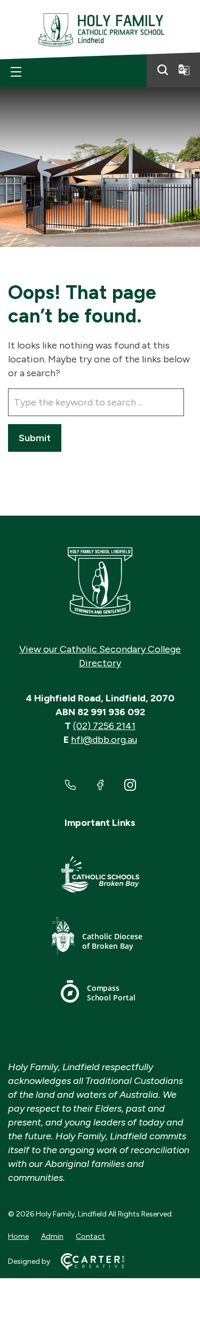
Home (18, 1236)
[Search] (162, 69)
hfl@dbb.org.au (104, 740)
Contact (90, 1236)
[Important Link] (100, 876)
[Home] (100, 582)
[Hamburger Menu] (16, 72)
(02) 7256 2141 (104, 726)
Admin (52, 1236)
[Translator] (184, 69)
